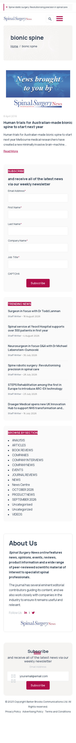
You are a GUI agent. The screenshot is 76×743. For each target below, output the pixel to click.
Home (14, 46)
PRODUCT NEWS (23, 495)
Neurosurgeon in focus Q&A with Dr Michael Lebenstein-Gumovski (37, 348)
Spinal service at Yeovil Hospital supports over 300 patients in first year (36, 328)
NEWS (16, 480)
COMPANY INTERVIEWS (27, 460)
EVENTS (17, 470)
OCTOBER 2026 (23, 490)
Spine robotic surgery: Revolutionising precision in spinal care (34, 367)
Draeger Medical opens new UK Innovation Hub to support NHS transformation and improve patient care (37, 408)
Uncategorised (22, 504)
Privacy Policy (13, 711)
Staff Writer (14, 316)
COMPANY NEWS (23, 465)
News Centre (21, 485)
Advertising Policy (32, 711)
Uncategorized (22, 509)
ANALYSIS (18, 440)
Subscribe (38, 283)
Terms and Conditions (58, 711)
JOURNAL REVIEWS (24, 475)
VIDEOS (17, 514)
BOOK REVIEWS (22, 450)
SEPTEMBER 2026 (24, 499)
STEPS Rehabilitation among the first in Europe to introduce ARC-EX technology (35, 387)
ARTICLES (19, 445)
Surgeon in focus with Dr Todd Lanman (34, 311)
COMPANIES (20, 455)
